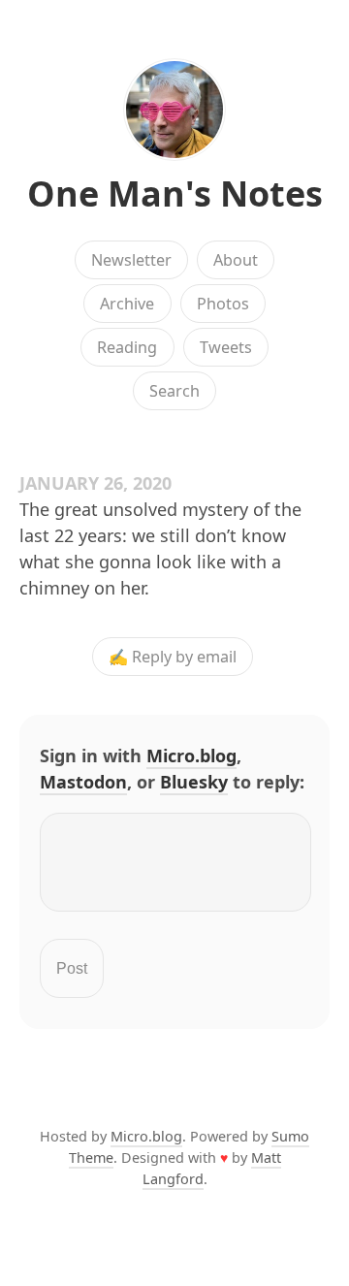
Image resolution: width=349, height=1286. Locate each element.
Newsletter (131, 260)
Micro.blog (191, 755)
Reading (127, 347)
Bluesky (194, 781)
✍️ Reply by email (173, 656)
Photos (223, 303)
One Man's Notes (175, 193)
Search (174, 391)
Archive (127, 303)
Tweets (226, 347)
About (235, 260)
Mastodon (83, 781)
